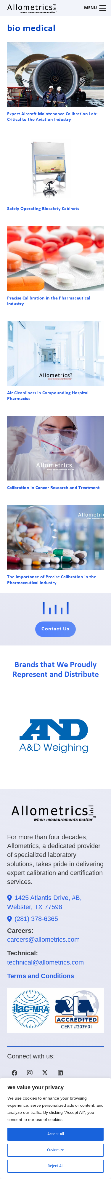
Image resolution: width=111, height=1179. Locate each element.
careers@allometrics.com (43, 939)
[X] (45, 1073)
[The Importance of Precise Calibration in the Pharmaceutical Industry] (55, 537)
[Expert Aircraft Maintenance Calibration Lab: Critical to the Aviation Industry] (55, 74)
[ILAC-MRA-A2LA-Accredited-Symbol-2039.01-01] (55, 1010)
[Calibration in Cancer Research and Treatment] (55, 448)
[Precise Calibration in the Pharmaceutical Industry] (55, 258)
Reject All (55, 1166)
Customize (55, 1150)
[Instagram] (29, 1073)
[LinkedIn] (60, 1073)
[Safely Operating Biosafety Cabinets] (55, 169)
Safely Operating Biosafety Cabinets (43, 208)
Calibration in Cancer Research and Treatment (53, 488)
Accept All (55, 1134)
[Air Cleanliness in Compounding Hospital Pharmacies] (55, 353)
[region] (55, 1128)
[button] (95, 8)
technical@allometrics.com (45, 962)
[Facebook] (14, 1073)
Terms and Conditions (40, 976)
